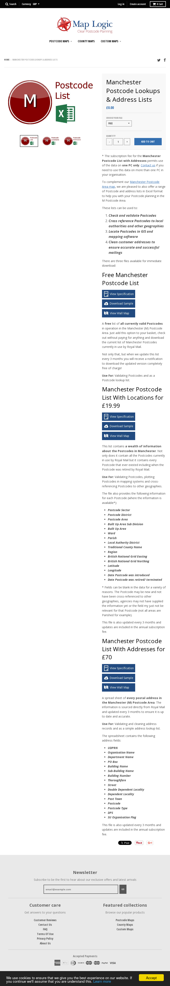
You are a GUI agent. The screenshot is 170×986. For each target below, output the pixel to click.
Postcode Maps (59, 41)
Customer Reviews (45, 920)
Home (6, 59)
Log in (121, 4)
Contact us (148, 165)
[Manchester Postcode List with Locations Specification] (118, 420)
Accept (151, 977)
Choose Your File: (114, 117)
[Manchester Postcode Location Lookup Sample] (118, 429)
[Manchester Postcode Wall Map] (118, 316)
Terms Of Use (45, 934)
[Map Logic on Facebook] (165, 60)
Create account (138, 4)
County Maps (86, 41)
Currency (26, 4)
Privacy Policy (45, 938)
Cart (160, 4)
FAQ (45, 929)
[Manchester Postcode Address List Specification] (118, 671)
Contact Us (45, 925)
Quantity (110, 135)
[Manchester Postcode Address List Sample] (118, 681)
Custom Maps (109, 41)
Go (122, 889)
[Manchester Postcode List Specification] (118, 297)
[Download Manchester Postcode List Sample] (118, 307)
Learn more (102, 981)
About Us (45, 943)
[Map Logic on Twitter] (159, 60)
